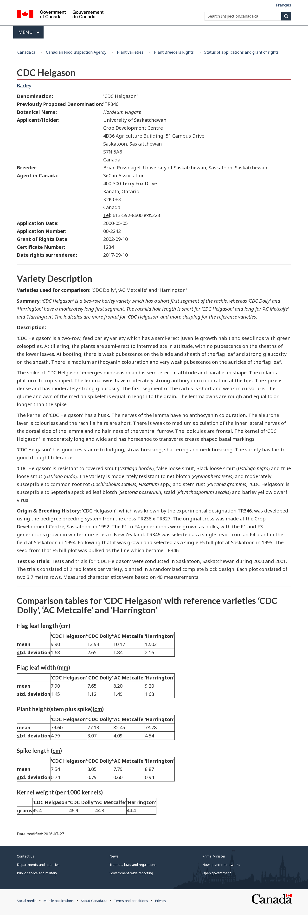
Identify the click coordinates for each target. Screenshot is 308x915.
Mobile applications (58, 900)
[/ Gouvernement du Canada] (60, 15)
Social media (27, 900)
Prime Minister (213, 856)
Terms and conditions (131, 900)
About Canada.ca (94, 900)
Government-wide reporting (131, 873)
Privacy (160, 900)
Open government (216, 873)
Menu (26, 32)
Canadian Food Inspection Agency (76, 52)
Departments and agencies (38, 864)
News (113, 856)
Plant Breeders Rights (174, 52)
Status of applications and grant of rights (241, 52)
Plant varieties (130, 52)
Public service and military (37, 873)
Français (283, 5)
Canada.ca (26, 52)
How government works (221, 864)
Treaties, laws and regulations (132, 864)
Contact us (25, 856)
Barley (24, 85)
